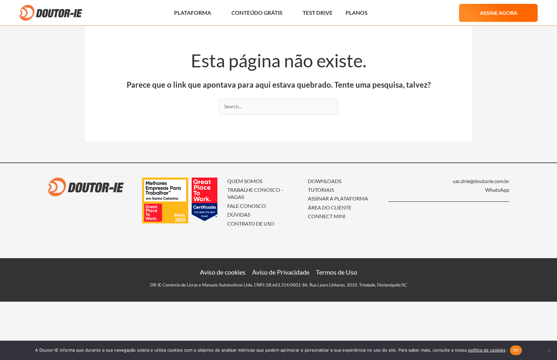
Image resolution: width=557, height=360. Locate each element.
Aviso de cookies (223, 272)
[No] (549, 350)
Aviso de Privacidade (280, 272)
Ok (516, 350)
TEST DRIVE (318, 12)
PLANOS (356, 12)
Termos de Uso (336, 272)
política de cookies (486, 350)
